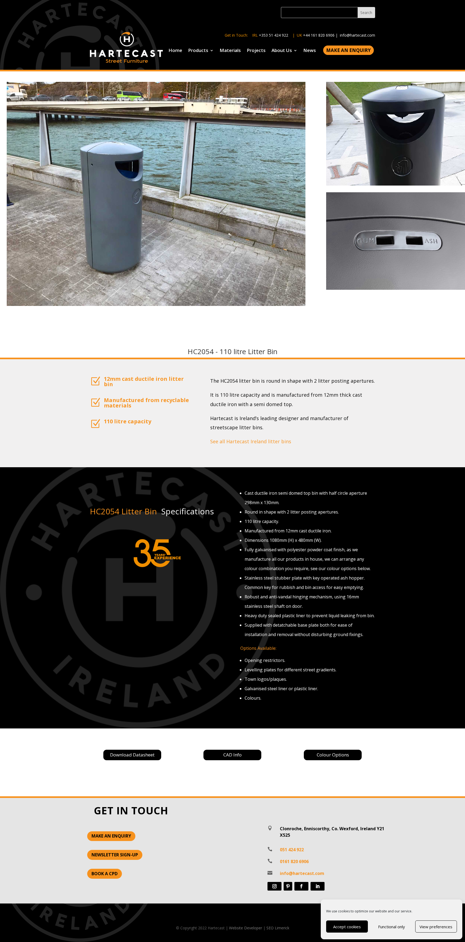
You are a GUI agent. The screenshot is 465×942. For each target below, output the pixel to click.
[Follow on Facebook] (301, 886)
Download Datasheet (132, 755)
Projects (256, 50)
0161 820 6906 (294, 861)
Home (175, 50)
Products (198, 50)
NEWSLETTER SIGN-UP (114, 855)
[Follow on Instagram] (274, 886)
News (309, 50)
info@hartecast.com (357, 35)
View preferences (436, 926)
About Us (282, 50)
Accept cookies (347, 926)
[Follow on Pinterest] (288, 886)
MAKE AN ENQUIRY (111, 836)
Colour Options (333, 755)
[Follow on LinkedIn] (318, 886)
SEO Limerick (277, 927)
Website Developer (245, 927)
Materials (230, 50)
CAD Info (232, 755)
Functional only (391, 926)
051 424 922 (292, 850)
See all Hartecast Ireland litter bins (250, 441)
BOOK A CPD (104, 874)
